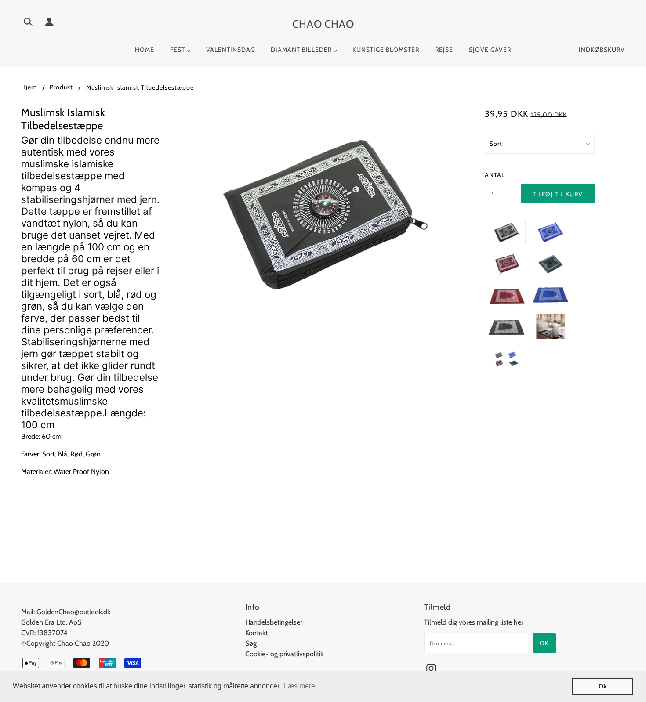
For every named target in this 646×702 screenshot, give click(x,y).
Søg (251, 643)
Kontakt (256, 633)
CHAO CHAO (323, 24)
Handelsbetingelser (273, 622)
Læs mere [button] (299, 686)
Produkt (61, 87)
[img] (28, 23)
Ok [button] (603, 686)
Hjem (29, 87)
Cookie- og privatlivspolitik (284, 654)
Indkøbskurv (602, 50)
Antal (495, 175)
